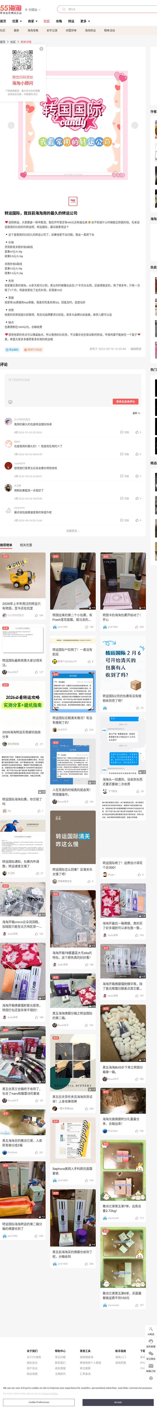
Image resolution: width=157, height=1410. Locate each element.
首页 (2, 41)
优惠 (15, 21)
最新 (16, 30)
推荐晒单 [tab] (6, 545)
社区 (2, 30)
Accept (118, 1402)
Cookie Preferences (39, 1402)
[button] (33, 10)
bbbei (17, 441)
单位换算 (85, 1368)
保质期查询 (86, 1357)
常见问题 (60, 1357)
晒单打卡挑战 (35, 349)
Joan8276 (19, 463)
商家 (31, 21)
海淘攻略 (33, 30)
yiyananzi (19, 507)
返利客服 (60, 1368)
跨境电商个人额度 (90, 1362)
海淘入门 (120, 1357)
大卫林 (17, 485)
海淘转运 (90, 30)
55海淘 (11, 9)
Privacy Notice (50, 1393)
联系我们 (60, 1362)
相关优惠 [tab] (26, 545)
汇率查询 (85, 1373)
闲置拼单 (71, 30)
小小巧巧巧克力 (22, 419)
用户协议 (32, 1368)
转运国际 (13, 349)
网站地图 (32, 1373)
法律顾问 (60, 1373)
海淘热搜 (120, 1362)
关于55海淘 (34, 1357)
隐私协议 (32, 1362)
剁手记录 (52, 30)
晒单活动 (109, 30)
